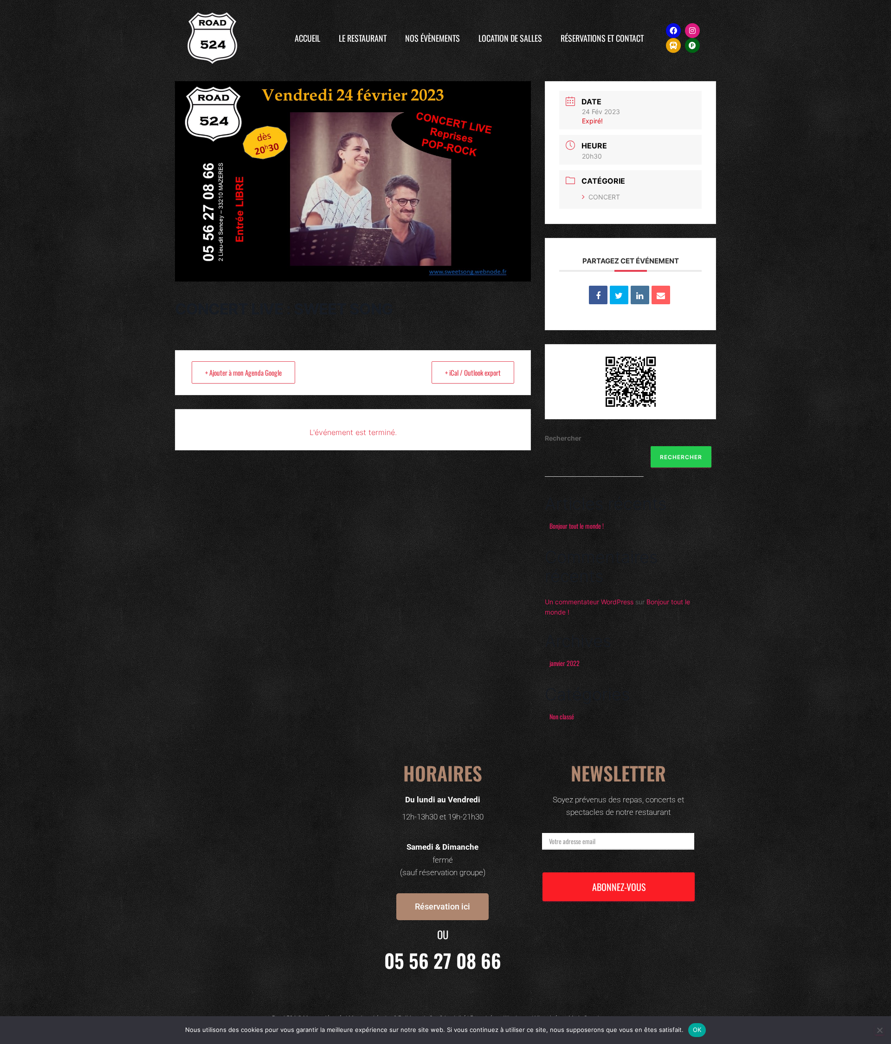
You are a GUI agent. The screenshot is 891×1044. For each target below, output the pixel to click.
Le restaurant (363, 38)
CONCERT (604, 197)
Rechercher (563, 438)
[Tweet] (619, 295)
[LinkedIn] (640, 295)
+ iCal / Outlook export (473, 372)
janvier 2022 (564, 663)
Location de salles (510, 38)
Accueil (307, 38)
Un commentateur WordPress (589, 602)
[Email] (661, 295)
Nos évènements (432, 38)
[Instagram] (692, 30)
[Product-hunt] (692, 45)
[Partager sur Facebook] (598, 295)
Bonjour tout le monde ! (576, 526)
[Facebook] (673, 30)
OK (697, 1029)
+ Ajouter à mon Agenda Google (243, 372)
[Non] (879, 1030)
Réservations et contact (602, 38)
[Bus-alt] (673, 45)
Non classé (561, 716)
